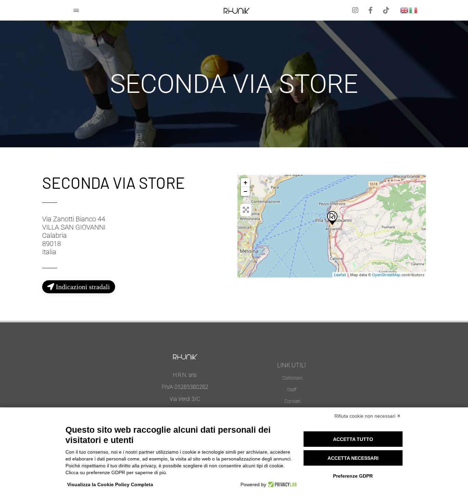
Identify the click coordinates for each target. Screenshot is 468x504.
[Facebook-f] (371, 10)
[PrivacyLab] (281, 484)
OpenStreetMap (386, 274)
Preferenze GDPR (353, 476)
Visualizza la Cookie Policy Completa (110, 484)
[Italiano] (413, 10)
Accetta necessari (353, 458)
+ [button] (245, 182)
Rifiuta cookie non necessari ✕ (367, 416)
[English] (404, 10)
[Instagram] (355, 10)
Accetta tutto (353, 439)
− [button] (245, 191)
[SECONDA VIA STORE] (332, 217)
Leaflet (340, 274)
